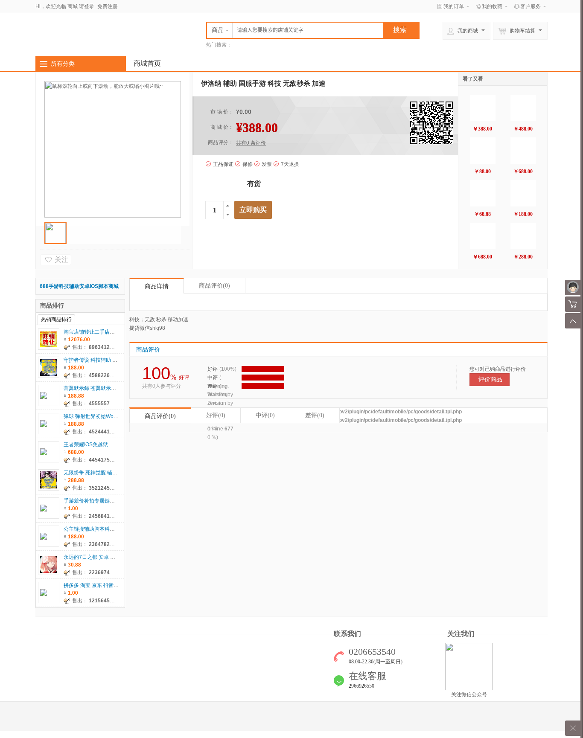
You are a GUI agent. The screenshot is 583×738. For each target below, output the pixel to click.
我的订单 (453, 6)
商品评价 (214, 285)
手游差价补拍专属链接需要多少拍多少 (107, 501)
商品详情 (157, 286)
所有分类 (63, 63)
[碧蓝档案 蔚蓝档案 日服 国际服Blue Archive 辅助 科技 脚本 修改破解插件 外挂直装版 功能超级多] (523, 108)
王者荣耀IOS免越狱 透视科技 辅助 (102, 444)
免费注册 (107, 6)
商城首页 (147, 63)
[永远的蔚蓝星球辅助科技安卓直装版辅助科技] (483, 108)
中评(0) (265, 415)
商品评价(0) (160, 416)
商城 (72, 6)
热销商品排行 (56, 320)
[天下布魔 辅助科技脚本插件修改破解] (523, 150)
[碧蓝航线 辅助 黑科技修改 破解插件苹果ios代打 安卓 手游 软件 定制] (483, 150)
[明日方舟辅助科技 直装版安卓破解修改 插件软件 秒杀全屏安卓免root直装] (483, 193)
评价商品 (490, 379)
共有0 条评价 (251, 143)
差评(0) (314, 415)
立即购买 (253, 209)
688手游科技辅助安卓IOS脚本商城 (79, 286)
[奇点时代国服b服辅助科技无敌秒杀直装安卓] (523, 193)
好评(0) (215, 415)
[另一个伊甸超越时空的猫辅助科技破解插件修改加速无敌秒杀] (523, 236)
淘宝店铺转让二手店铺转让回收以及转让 (110, 332)
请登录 (86, 6)
